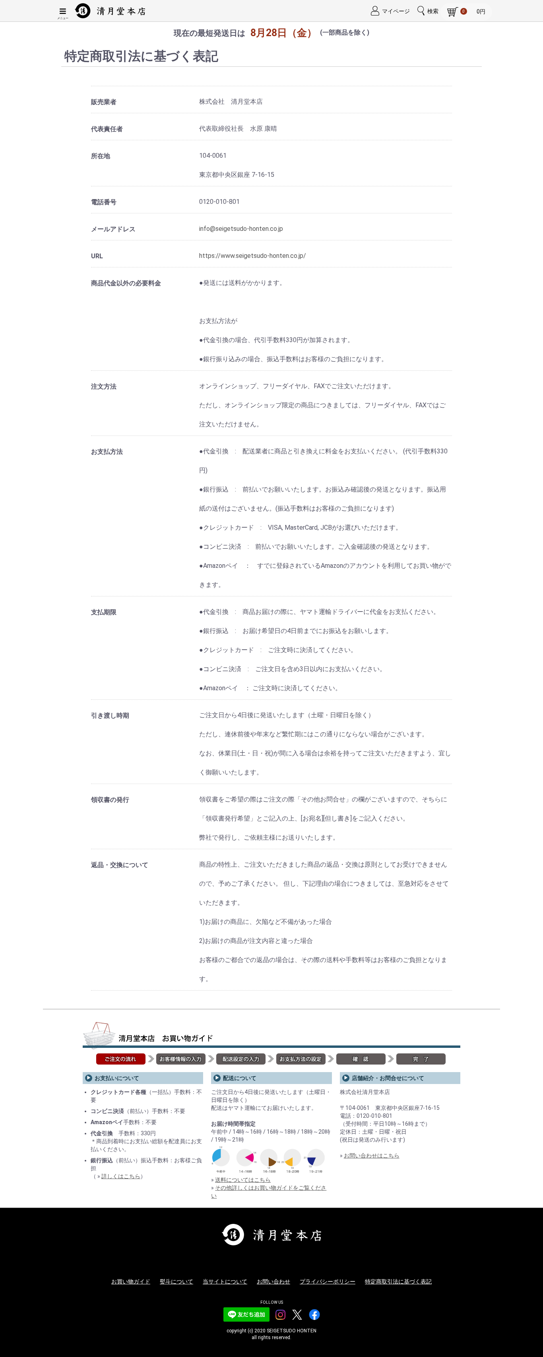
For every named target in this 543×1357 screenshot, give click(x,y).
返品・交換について (119, 865)
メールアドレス (113, 229)
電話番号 (103, 202)
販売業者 (103, 102)
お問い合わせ (273, 1281)
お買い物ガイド (130, 1281)
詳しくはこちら (120, 1176)
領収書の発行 (110, 799)
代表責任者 (107, 129)
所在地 (100, 156)
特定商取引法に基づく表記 (398, 1281)
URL (97, 256)
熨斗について (176, 1281)
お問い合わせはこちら (371, 1155)
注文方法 (103, 386)
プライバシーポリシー (327, 1281)
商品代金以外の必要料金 (126, 283)
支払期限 (103, 612)
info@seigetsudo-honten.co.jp (241, 228)
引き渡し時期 (110, 715)
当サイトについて (225, 1281)
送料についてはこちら (243, 1180)
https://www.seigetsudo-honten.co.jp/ (252, 255)
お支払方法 (107, 451)
